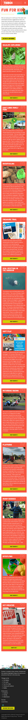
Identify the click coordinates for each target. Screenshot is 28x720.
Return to (8, 38)
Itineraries (4, 691)
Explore (5, 693)
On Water (6, 680)
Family (5, 695)
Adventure (6, 697)
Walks (5, 688)
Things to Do (5, 678)
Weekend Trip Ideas (8, 708)
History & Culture (8, 686)
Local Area (4, 702)
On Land (5, 682)
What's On (13, 647)
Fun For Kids (7, 684)
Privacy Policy (13, 716)
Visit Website (13, 98)
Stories (3, 700)
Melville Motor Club (15, 424)
